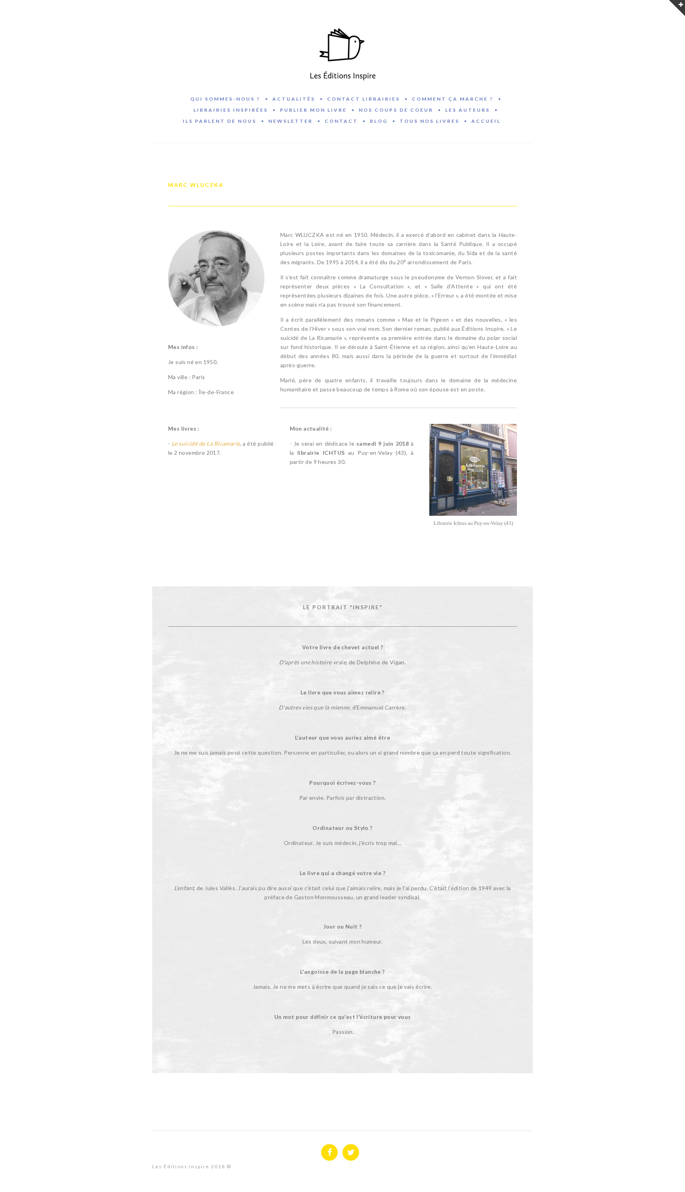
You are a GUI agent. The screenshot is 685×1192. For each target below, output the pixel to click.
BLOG (379, 121)
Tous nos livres (429, 121)
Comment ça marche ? (453, 99)
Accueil (486, 121)
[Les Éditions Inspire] (342, 45)
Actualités (293, 99)
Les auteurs (467, 110)
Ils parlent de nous (219, 121)
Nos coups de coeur (396, 110)
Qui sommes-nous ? (225, 99)
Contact (341, 121)
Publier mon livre (313, 110)
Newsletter (290, 121)
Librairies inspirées (230, 110)
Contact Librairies (363, 99)
